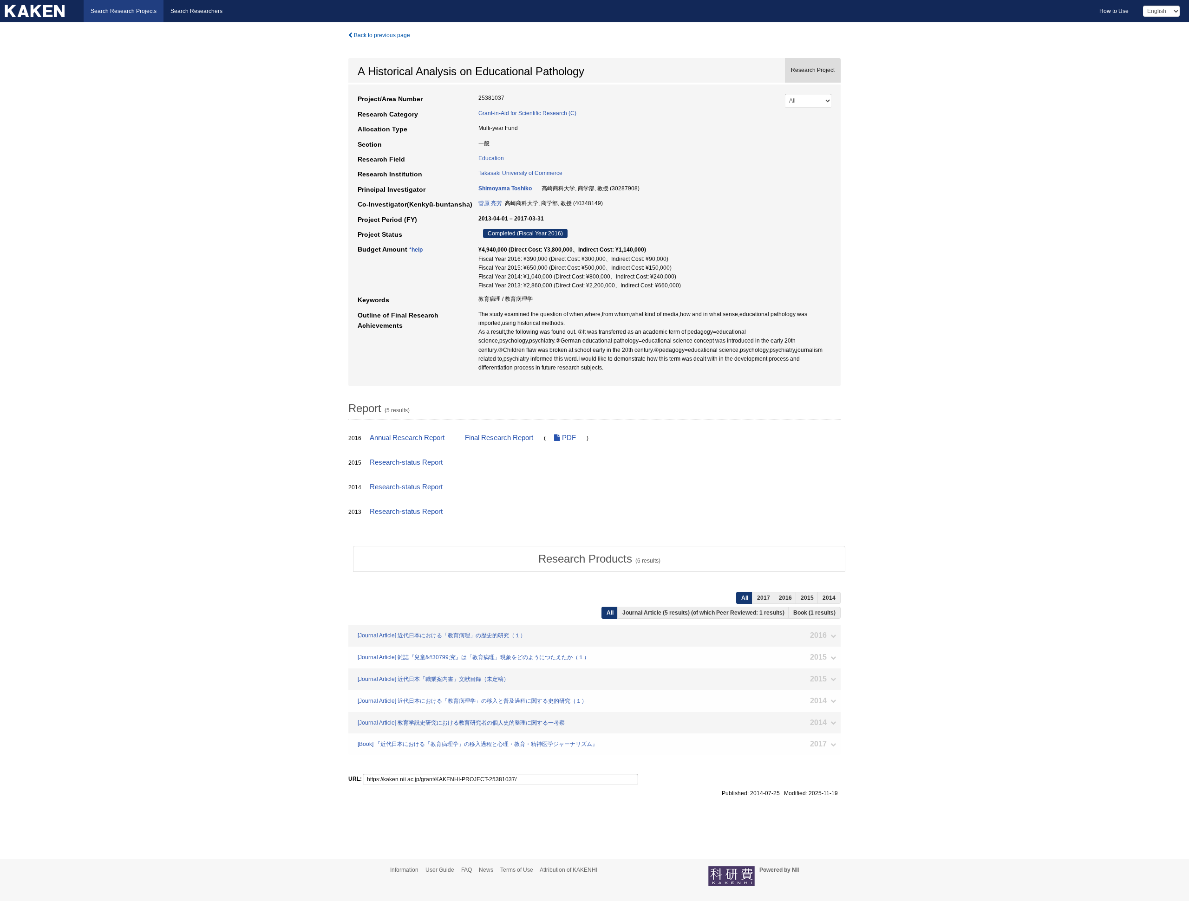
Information (404, 870)
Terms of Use (516, 870)
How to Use (1114, 11)
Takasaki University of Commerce (520, 173)
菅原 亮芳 (490, 203)
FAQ (466, 870)
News (486, 870)
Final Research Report (499, 437)
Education (491, 158)
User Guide (439, 870)
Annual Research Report (407, 437)
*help (416, 249)
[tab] (599, 559)
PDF (568, 437)
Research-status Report (406, 462)
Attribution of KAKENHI (568, 870)
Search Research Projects (124, 11)
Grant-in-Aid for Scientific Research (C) (527, 113)
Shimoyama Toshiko (505, 188)
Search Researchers (196, 11)
